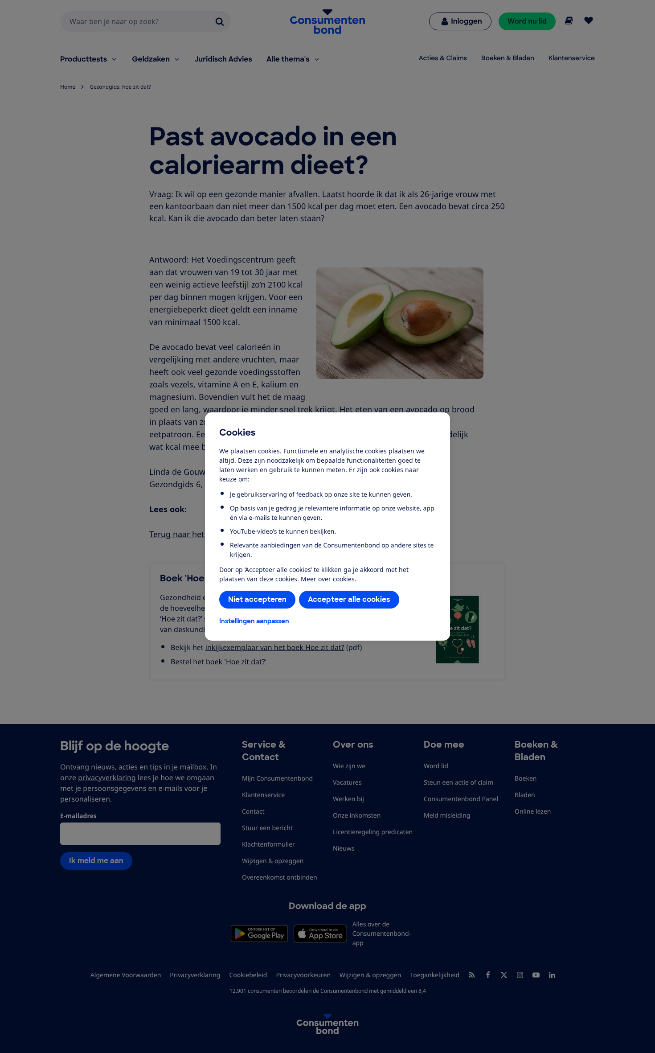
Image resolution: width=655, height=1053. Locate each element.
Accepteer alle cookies (349, 599)
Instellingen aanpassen (254, 621)
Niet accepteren (257, 599)
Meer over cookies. (328, 579)
